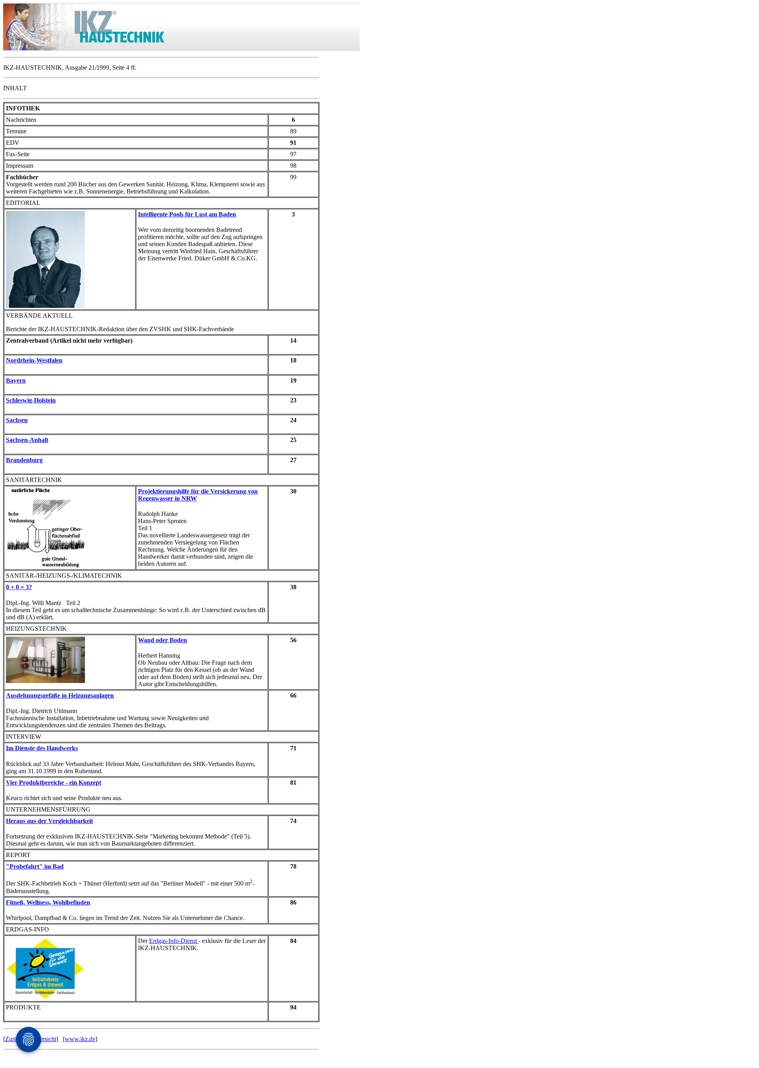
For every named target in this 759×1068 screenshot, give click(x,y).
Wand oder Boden (162, 640)
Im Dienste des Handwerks (42, 748)
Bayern (16, 380)
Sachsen (17, 420)
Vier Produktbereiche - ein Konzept (53, 782)
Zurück (14, 1039)
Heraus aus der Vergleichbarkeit (49, 821)
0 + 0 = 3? (19, 587)
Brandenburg (24, 460)
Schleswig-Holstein (31, 400)
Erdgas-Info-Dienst (173, 940)
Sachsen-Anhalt (27, 439)
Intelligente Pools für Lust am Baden (187, 214)
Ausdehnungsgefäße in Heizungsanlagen (60, 695)
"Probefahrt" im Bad (35, 866)
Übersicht (44, 1039)
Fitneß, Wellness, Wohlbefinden (48, 902)
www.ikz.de (80, 1039)
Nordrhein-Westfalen (34, 360)
